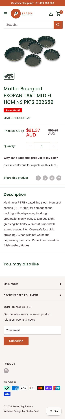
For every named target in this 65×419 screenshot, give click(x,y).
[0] (58, 13)
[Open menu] (5, 13)
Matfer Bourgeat (17, 117)
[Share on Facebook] (38, 177)
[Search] (58, 25)
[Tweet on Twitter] (52, 177)
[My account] (51, 14)
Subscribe (16, 341)
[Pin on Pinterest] (45, 177)
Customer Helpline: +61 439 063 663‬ (32, 3)
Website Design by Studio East (21, 411)
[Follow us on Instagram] (6, 370)
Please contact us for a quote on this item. (30, 165)
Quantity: (10, 146)
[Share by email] (58, 177)
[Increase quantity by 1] (54, 146)
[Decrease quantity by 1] (30, 146)
